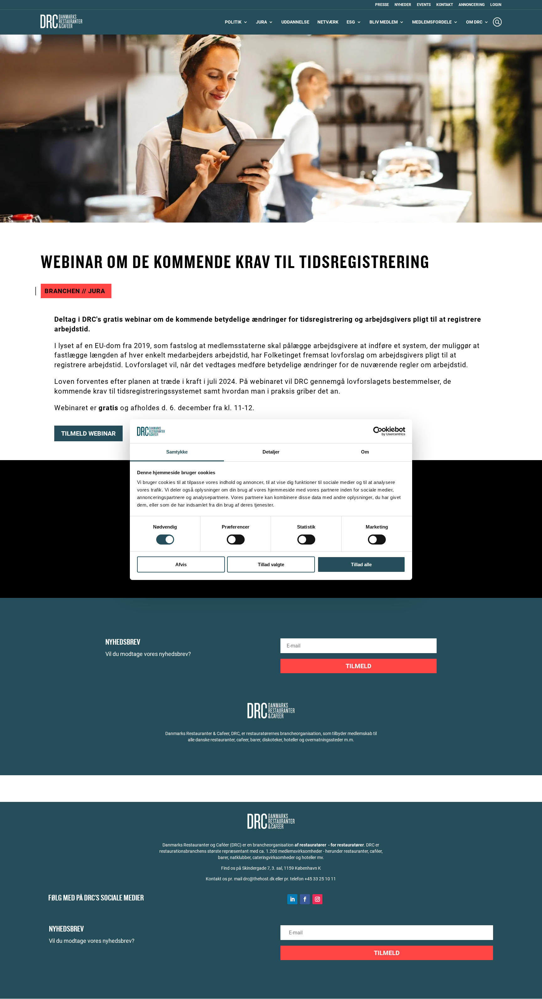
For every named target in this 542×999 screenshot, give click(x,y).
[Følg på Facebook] (305, 899)
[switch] (236, 539)
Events (424, 5)
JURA (261, 22)
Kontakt (444, 5)
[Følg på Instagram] (317, 899)
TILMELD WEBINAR (88, 433)
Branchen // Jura (75, 291)
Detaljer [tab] (271, 451)
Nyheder (403, 5)
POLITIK (233, 22)
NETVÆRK (327, 22)
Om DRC (474, 22)
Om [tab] (365, 451)
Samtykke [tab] (177, 451)
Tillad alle (361, 564)
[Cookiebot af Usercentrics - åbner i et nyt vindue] (377, 431)
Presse (382, 5)
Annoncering (472, 5)
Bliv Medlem (383, 22)
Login (495, 5)
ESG (351, 22)
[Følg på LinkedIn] (292, 899)
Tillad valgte (271, 564)
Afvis (181, 564)
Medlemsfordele (432, 22)
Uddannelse (295, 22)
